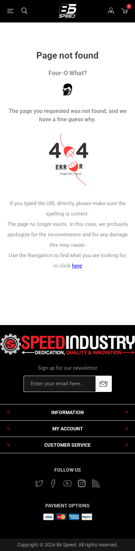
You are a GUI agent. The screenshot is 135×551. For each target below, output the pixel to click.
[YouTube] (67, 483)
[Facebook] (53, 483)
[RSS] (95, 483)
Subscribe (104, 384)
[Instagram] (81, 483)
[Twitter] (39, 483)
